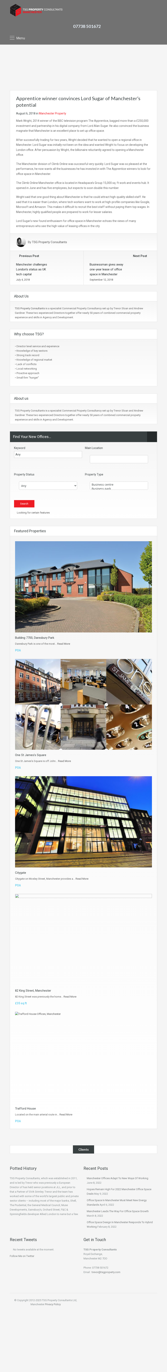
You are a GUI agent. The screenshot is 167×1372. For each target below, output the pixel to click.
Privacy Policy (53, 1304)
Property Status (24, 474)
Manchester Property (52, 113)
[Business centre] (119, 485)
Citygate (20, 873)
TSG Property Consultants (49, 242)
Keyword (19, 448)
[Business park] (119, 489)
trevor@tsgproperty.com (106, 1272)
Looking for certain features (33, 512)
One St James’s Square (30, 755)
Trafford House (25, 1108)
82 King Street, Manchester (33, 990)
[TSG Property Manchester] (36, 11)
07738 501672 (87, 26)
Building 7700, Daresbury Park (34, 638)
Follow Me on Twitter (22, 1256)
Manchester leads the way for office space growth (118, 1211)
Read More (63, 643)
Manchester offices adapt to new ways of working (117, 1178)
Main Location (94, 448)
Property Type (94, 474)
